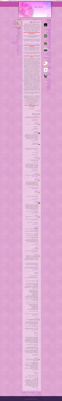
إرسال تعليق (37, 388)
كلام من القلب (49, 89)
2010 (19, 31)
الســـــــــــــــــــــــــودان (47, 57)
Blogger (26, 399)
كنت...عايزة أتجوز (48, 53)
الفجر (50, 81)
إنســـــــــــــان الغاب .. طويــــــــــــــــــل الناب (48, 55)
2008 (19, 33)
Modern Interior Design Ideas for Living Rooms (50, 43)
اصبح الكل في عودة (49, 68)
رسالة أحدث (39, 392)
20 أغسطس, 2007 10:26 (35, 120)
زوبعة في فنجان (49, 80)
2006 (19, 54)
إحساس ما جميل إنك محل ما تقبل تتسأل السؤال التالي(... (15, 42)
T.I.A (37, 247)
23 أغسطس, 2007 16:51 (35, 188)
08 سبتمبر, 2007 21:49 (35, 355)
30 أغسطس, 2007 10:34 (35, 269)
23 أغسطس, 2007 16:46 (35, 170)
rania (37, 115)
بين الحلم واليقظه (50, 62)
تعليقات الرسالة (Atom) (34, 394)
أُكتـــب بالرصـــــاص (48, 22)
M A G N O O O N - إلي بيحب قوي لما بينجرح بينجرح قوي (47, 30)
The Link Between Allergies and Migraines (49, 25)
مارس (18, 50)
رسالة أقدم (24, 392)
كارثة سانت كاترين (49, 48)
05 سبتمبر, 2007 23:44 (35, 315)
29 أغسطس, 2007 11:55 (35, 244)
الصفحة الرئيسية (31, 392)
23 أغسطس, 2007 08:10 (35, 154)
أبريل (18, 49)
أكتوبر (18, 38)
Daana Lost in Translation (49, 33)
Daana (37, 201)
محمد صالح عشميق (48, 40)
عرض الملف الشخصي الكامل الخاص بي (14, 24)
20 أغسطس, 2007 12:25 (35, 129)
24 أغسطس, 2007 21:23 (35, 224)
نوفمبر (18, 37)
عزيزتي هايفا (49, 74)
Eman (37, 173)
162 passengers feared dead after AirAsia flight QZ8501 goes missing (49, 36)
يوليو (18, 45)
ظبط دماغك (49, 67)
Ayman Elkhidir (48, 83)
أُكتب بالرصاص (36, 143)
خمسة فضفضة (49, 47)
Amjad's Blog (49, 86)
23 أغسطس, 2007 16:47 (35, 176)
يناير (18, 53)
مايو (18, 48)
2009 (19, 32)
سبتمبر (18, 39)
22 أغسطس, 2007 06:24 (35, 140)
